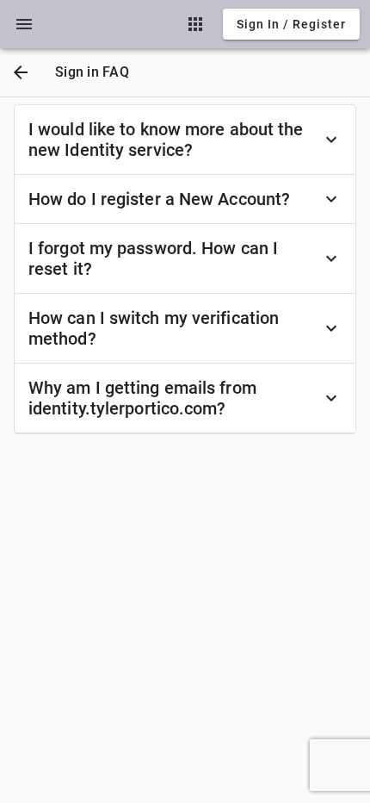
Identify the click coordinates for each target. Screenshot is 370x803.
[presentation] (24, 24)
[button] (24, 24)
